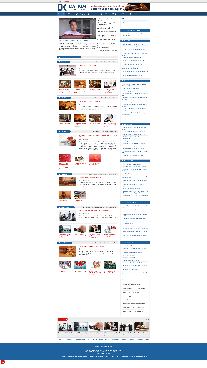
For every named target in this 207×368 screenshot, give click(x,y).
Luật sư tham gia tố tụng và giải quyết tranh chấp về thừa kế (110, 91)
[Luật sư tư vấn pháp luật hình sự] (95, 118)
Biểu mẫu (137, 14)
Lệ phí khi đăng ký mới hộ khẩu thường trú (132, 44)
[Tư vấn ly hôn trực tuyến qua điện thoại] (67, 181)
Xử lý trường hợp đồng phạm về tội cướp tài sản (134, 91)
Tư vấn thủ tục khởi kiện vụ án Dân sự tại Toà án (79, 91)
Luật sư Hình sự (95, 97)
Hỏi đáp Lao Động (102, 242)
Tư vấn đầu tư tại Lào (127, 223)
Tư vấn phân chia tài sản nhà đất (130, 173)
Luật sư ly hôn (126, 307)
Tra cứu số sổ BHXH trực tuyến (130, 245)
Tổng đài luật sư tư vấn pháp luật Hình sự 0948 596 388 (110, 125)
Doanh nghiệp (121, 14)
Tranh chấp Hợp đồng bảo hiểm (88, 65)
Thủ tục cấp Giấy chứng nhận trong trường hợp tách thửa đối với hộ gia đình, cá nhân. (64, 166)
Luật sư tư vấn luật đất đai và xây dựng (95, 164)
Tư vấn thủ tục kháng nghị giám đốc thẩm (132, 64)
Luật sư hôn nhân (63, 200)
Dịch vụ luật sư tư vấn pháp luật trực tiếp (132, 57)
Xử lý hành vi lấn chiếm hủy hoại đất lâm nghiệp (133, 134)
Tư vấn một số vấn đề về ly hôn (79, 201)
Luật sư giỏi (126, 284)
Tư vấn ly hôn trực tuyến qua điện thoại (90, 177)
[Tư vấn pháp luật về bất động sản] (80, 158)
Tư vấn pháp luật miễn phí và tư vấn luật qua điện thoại (80, 125)
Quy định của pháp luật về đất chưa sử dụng (133, 148)
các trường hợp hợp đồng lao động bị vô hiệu (133, 262)
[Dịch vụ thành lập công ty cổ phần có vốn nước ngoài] (67, 215)
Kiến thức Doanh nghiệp (111, 207)
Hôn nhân (111, 14)
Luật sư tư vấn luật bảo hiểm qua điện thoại (91, 246)
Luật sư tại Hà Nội (135, 284)
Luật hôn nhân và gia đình (136, 26)
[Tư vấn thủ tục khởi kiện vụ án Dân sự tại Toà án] (80, 84)
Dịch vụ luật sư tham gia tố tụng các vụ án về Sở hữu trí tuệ (95, 236)
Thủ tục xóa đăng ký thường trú (130, 46)
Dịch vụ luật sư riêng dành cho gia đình (131, 164)
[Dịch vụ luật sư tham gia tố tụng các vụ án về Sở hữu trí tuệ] (95, 229)
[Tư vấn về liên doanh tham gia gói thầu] (110, 229)
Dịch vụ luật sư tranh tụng (104, 47)
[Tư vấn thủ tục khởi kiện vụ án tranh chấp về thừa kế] (65, 84)
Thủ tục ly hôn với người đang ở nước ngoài (134, 303)
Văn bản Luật (62, 17)
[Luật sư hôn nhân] (65, 195)
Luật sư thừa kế (140, 288)
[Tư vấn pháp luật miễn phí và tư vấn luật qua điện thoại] (80, 118)
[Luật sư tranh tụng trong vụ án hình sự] (67, 105)
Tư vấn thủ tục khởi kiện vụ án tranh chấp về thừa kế (64, 91)
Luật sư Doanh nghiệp (88, 207)
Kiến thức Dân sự (112, 61)
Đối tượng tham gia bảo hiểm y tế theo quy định (80, 270)
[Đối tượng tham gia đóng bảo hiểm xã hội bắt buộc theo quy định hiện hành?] (95, 265)
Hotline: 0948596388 (63, 1)
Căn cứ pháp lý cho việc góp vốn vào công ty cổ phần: (135, 228)
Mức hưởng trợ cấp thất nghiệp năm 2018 (132, 252)
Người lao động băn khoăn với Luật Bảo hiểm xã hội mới (75, 40)
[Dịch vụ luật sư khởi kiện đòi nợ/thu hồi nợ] (95, 84)
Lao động (129, 14)
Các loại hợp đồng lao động (128, 255)
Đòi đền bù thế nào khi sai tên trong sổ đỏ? (132, 155)
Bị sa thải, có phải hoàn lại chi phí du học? (65, 270)
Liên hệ (147, 339)
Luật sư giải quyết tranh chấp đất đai (132, 296)
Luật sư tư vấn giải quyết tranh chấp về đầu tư (80, 236)
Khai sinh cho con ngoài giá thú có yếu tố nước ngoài (135, 166)
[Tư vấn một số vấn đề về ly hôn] (80, 195)
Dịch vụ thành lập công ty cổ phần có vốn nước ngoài (94, 210)
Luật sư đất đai (126, 299)
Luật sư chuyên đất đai (128, 288)
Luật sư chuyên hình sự (138, 307)
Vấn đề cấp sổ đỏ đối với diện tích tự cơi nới (133, 141)
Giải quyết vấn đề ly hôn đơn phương (131, 188)
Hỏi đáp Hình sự (103, 97)
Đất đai (105, 14)
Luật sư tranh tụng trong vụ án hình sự (90, 101)
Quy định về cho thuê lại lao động (130, 269)
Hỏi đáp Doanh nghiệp (99, 207)
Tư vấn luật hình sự (138, 311)
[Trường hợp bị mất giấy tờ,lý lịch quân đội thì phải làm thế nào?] (110, 265)
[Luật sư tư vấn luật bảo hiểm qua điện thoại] (67, 251)
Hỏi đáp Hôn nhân (102, 174)
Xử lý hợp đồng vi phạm (80, 14)
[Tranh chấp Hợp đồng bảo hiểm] (67, 70)
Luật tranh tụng (127, 26)
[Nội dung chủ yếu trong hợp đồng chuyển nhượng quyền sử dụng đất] (67, 140)
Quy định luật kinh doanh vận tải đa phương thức (134, 226)
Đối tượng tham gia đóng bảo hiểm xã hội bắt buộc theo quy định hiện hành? (95, 272)
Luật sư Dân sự (96, 61)
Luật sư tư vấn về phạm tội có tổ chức (131, 101)
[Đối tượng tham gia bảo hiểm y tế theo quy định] (80, 265)
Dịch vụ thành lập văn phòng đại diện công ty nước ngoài (64, 236)
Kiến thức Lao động (112, 242)
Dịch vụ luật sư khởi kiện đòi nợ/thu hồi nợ (94, 90)
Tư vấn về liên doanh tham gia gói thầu (109, 235)
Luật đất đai (145, 26)
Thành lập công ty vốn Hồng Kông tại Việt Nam (133, 218)
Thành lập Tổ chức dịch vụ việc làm (130, 260)
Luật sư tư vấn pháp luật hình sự (94, 124)
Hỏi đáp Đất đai (104, 131)
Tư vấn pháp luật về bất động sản (80, 164)
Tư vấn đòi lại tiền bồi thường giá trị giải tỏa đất (133, 131)
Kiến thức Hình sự (112, 97)
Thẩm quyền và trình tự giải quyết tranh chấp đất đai (135, 146)
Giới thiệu (69, 14)
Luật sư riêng (136, 292)
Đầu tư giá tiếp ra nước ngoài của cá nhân (132, 221)
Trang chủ (61, 14)
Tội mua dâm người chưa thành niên (131, 88)
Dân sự (92, 14)
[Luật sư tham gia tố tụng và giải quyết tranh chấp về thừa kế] (110, 84)
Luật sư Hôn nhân (93, 174)
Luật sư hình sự (127, 311)
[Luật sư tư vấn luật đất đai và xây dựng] (95, 158)
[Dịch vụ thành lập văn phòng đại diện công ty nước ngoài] (65, 229)
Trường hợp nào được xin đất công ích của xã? (133, 143)
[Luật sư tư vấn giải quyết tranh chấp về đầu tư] (80, 229)
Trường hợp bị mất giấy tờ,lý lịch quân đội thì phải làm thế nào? (110, 271)
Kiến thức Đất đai (112, 131)
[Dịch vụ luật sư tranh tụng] (65, 118)
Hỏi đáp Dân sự (104, 61)
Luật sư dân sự (126, 292)
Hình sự (98, 14)
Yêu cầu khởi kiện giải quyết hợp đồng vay (132, 75)
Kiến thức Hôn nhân (112, 174)
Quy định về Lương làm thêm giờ (130, 257)
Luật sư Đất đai (96, 131)
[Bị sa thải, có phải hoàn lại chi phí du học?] (65, 265)
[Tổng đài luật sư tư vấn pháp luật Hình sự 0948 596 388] (110, 118)
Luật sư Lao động (93, 242)
